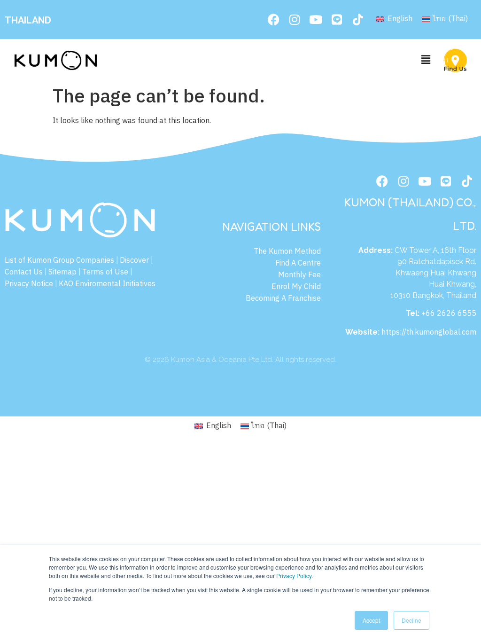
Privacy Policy (293, 575)
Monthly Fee (299, 275)
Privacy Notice (29, 284)
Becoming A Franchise (283, 298)
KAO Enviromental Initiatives (107, 284)
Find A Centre (298, 263)
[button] (426, 60)
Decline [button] (411, 620)
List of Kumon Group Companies (59, 260)
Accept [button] (371, 620)
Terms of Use (105, 272)
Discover (134, 260)
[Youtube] (315, 19)
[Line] (336, 19)
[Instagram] (294, 19)
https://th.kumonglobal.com (428, 332)
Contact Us (24, 272)
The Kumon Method (287, 251)
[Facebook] (273, 19)
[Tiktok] (358, 19)
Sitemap (62, 272)
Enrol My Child (296, 287)
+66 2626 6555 (448, 313)
